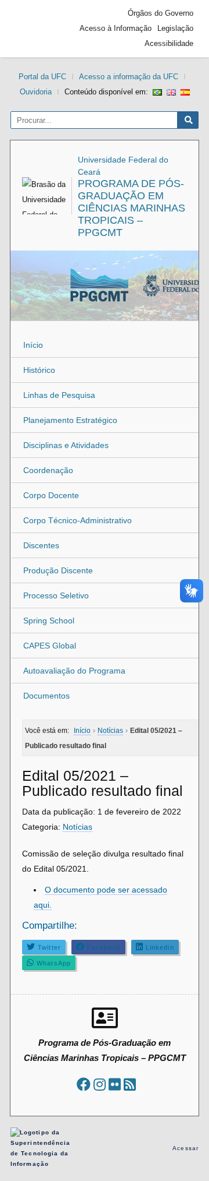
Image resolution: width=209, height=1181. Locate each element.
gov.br (36, 28)
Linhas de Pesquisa (59, 395)
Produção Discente (58, 570)
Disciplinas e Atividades (66, 445)
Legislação (175, 28)
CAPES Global (49, 645)
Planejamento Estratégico (70, 420)
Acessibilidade (169, 43)
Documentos (46, 695)
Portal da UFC (42, 76)
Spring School (48, 620)
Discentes (41, 545)
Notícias (77, 826)
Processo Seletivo (56, 595)
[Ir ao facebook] (84, 1084)
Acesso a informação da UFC (128, 76)
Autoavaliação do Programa (74, 670)
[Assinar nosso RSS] (130, 1084)
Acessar (185, 1148)
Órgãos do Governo (160, 13)
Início (33, 345)
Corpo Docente (51, 495)
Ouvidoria (36, 91)
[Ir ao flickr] (115, 1084)
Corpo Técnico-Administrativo (77, 520)
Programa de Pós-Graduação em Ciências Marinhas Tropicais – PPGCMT (131, 208)
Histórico (39, 370)
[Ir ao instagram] (99, 1084)
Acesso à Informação (116, 28)
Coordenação (48, 470)
